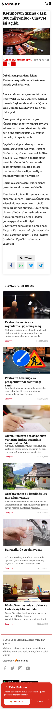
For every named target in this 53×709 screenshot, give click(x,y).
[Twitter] (12, 668)
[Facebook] (5, 668)
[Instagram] (20, 668)
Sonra (40, 701)
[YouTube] (27, 668)
